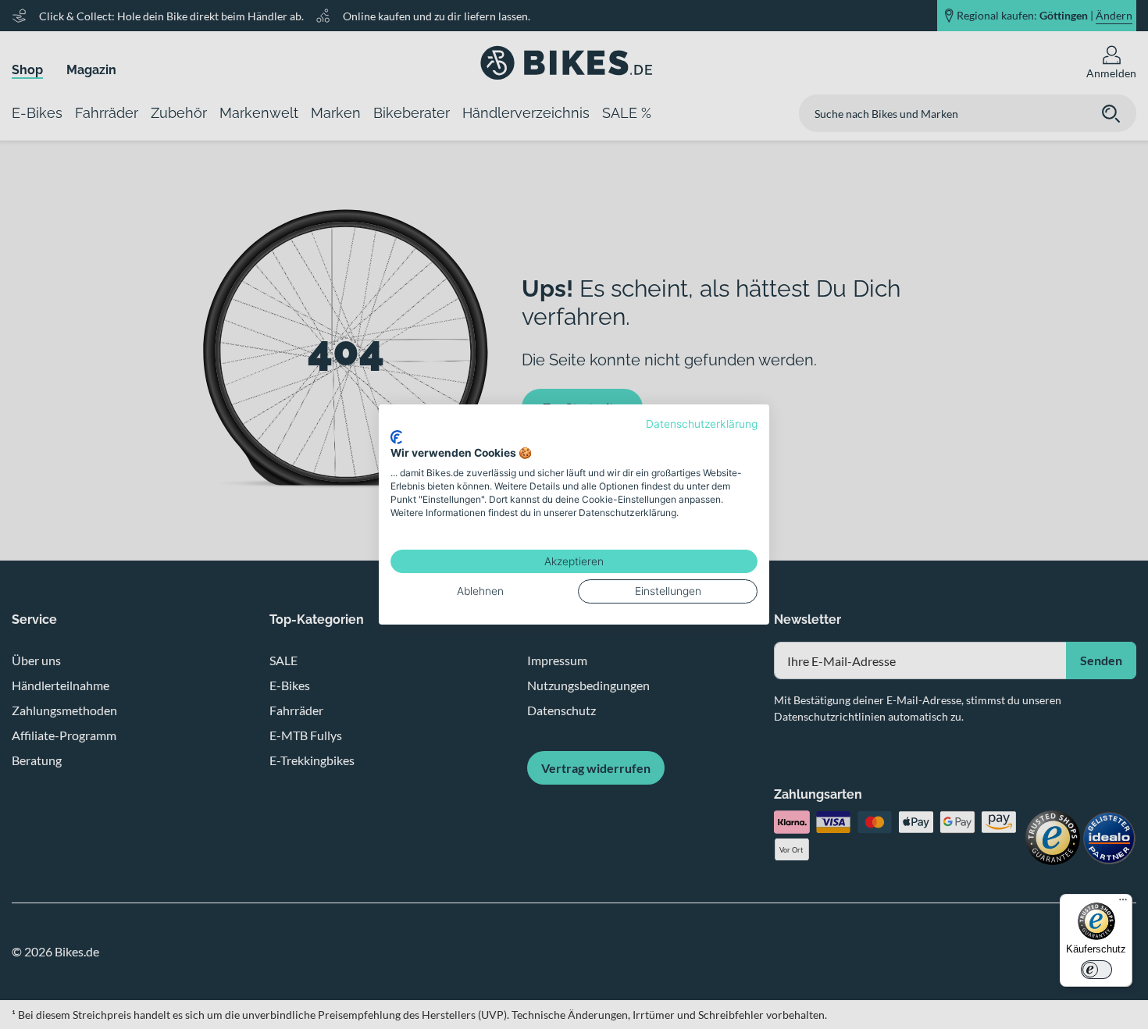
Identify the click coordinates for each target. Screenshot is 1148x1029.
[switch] (1096, 969)
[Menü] (1123, 903)
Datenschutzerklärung (702, 424)
